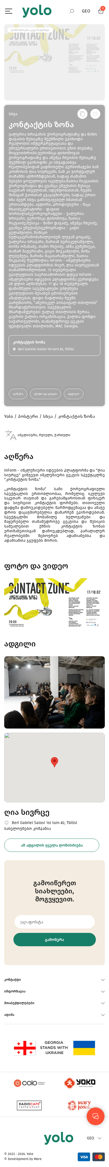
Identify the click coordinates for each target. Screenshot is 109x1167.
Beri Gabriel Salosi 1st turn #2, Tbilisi (44, 822)
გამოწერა (54, 939)
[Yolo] (36, 11)
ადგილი (73, 394)
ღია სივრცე (26, 812)
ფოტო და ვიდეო (45, 394)
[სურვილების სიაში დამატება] (95, 114)
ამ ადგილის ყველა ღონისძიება (52, 845)
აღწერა (18, 394)
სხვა (13, 114)
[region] (54, 583)
